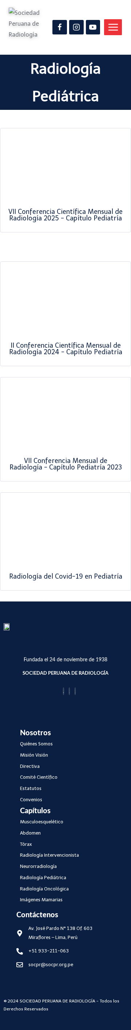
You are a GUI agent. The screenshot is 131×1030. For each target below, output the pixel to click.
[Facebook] (59, 27)
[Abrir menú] (113, 27)
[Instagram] (76, 27)
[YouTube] (93, 27)
